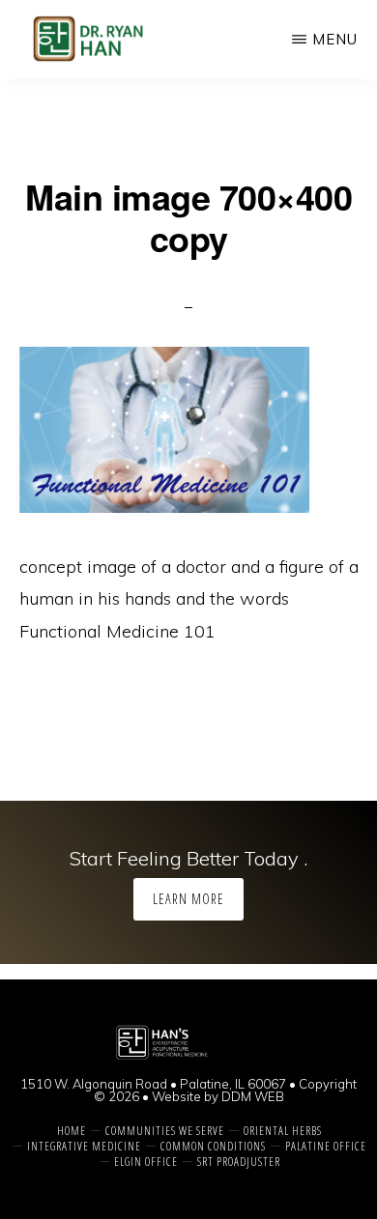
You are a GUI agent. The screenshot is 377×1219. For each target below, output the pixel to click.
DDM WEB (252, 1096)
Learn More (188, 899)
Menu (335, 39)
